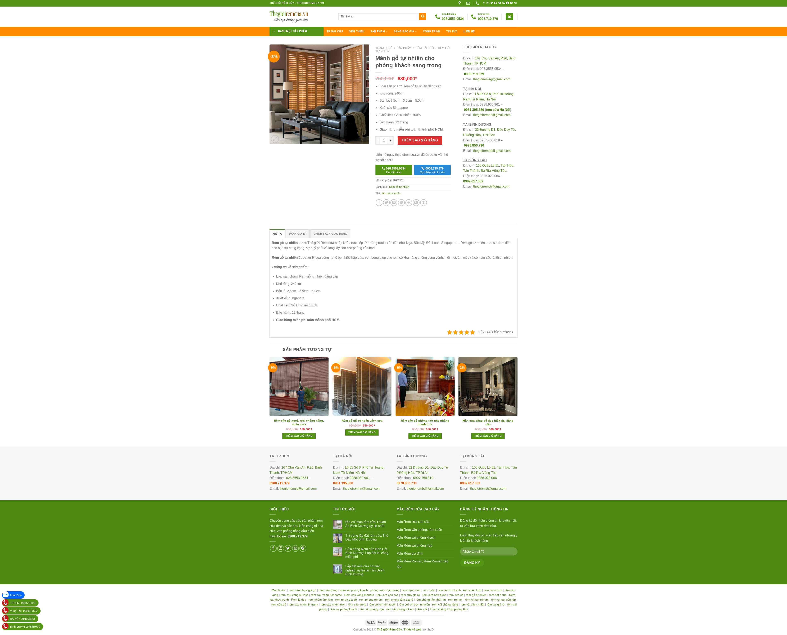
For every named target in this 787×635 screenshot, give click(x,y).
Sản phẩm (377, 31)
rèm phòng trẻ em (371, 599)
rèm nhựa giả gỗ (346, 599)
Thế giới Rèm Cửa (389, 629)
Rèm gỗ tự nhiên (399, 186)
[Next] (517, 402)
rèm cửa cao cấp (387, 594)
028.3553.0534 (297, 478)
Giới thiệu (356, 31)
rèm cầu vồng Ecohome (326, 594)
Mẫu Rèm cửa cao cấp (413, 521)
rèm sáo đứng (357, 604)
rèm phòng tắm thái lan (431, 599)
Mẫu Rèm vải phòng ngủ (414, 545)
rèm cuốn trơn (493, 590)
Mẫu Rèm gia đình (410, 553)
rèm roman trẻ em (477, 599)
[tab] (277, 233)
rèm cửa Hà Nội (498, 110)
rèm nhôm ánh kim (320, 599)
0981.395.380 (474, 110)
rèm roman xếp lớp (503, 599)
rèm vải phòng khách (343, 609)
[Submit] (422, 16)
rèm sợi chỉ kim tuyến (382, 604)
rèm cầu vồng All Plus (294, 594)
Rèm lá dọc (298, 599)
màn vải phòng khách (354, 590)
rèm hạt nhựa (498, 594)
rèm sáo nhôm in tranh (303, 604)
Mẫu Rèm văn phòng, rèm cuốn (419, 529)
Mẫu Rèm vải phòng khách (416, 537)
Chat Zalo (16, 595)
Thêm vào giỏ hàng (420, 140)
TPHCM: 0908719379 (22, 603)
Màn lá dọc (279, 590)
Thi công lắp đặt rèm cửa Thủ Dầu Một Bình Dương (366, 537)
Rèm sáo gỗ (424, 48)
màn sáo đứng (328, 590)
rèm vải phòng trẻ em (400, 609)
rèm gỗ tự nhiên (391, 193)
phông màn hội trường (384, 590)
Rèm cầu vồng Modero (359, 594)
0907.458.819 (423, 478)
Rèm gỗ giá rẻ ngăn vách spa (362, 420)
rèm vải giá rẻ (496, 604)
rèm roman (455, 599)
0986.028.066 (487, 478)
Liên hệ (469, 31)
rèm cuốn (429, 590)
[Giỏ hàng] (509, 16)
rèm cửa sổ (456, 594)
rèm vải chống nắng (445, 604)
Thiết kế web (413, 629)
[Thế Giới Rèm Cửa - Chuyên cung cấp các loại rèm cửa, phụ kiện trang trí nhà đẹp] (301, 16)
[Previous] (270, 402)
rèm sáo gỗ (278, 604)
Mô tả (277, 233)
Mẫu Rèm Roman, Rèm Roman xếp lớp (422, 564)
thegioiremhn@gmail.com (492, 115)
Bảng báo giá (404, 31)
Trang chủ (335, 31)
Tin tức (451, 31)
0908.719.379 (474, 74)
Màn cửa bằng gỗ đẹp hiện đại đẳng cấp (488, 422)
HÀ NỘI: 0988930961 (22, 618)
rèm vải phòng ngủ (371, 609)
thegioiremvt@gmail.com (491, 186)
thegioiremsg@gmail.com (491, 79)
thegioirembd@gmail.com (492, 150)
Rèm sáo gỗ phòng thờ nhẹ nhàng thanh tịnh (425, 422)
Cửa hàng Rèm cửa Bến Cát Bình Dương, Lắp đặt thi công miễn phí (366, 553)
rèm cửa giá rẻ (410, 594)
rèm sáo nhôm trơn (333, 604)
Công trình (431, 31)
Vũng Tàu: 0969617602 (24, 610)
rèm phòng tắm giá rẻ (399, 599)
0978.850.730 (474, 145)
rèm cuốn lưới (472, 590)
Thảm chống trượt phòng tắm (449, 609)
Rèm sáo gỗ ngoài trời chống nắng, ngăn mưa (299, 422)
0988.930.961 (360, 478)
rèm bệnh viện (411, 590)
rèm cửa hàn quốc (434, 594)
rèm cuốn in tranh (449, 590)
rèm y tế (422, 609)
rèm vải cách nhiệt (472, 604)
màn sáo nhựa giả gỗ (302, 590)
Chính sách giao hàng (330, 233)
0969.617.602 (473, 181)
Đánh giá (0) (297, 233)
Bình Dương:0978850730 (25, 626)
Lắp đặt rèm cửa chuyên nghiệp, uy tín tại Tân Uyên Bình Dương (364, 570)
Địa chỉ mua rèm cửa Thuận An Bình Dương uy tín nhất (365, 524)
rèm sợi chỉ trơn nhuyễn (414, 604)
